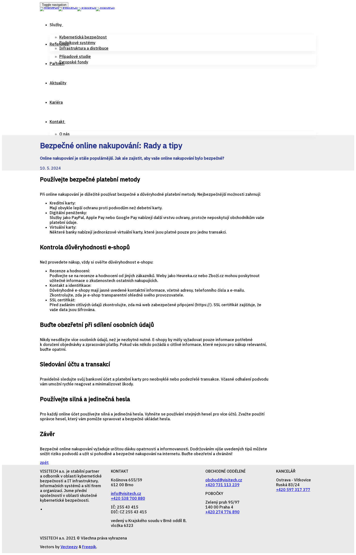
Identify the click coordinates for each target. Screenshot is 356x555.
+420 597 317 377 (293, 489)
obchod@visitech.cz (223, 479)
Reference (59, 44)
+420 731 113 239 (222, 484)
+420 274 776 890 (222, 511)
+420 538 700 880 (128, 498)
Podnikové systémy (77, 42)
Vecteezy (69, 546)
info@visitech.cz (126, 493)
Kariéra (56, 102)
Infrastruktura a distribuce (83, 48)
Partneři (57, 63)
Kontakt (57, 121)
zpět (44, 462)
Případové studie (75, 56)
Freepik (89, 546)
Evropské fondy (73, 62)
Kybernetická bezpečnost (83, 37)
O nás (64, 134)
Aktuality (58, 82)
